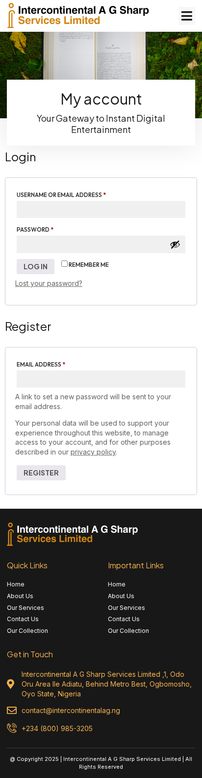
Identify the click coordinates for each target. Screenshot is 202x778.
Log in (36, 266)
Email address (55, 363)
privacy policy (93, 452)
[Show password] (175, 244)
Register (41, 472)
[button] (187, 16)
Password (49, 228)
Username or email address (75, 193)
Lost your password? (48, 283)
